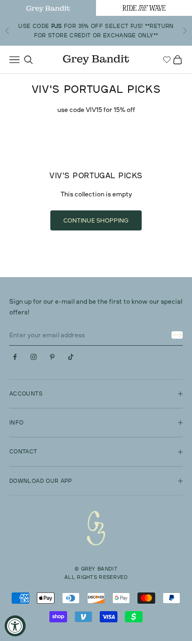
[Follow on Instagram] (33, 357)
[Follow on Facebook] (15, 357)
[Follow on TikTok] (70, 357)
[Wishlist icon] (167, 59)
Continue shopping (96, 220)
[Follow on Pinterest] (52, 357)
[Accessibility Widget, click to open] (15, 625)
